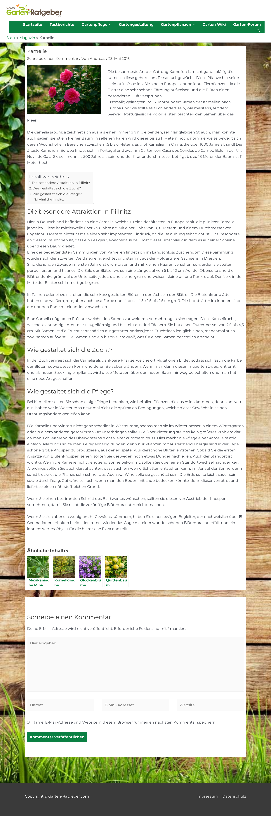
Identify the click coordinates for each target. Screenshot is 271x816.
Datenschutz (234, 796)
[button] (258, 30)
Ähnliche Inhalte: (51, 199)
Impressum (207, 796)
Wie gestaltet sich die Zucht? (56, 188)
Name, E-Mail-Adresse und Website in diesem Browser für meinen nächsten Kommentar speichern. (124, 722)
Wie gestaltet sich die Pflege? (57, 194)
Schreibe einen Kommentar (52, 58)
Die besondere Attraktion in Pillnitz (61, 183)
